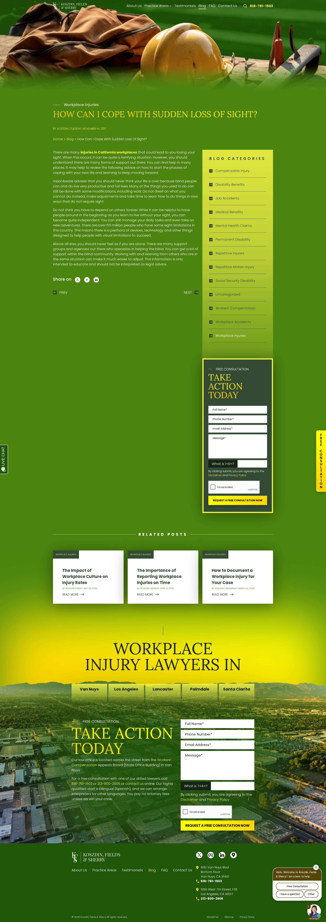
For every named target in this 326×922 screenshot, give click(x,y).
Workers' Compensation (235, 308)
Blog (202, 5)
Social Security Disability (235, 280)
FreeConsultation (321, 460)
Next (188, 292)
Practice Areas (156, 5)
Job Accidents (227, 198)
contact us (134, 783)
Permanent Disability (232, 239)
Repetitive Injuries (229, 253)
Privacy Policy (237, 475)
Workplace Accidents (233, 321)
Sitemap (229, 917)
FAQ (212, 5)
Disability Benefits (229, 184)
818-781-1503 (261, 6)
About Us (134, 5)
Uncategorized (227, 294)
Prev (63, 292)
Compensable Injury (232, 170)
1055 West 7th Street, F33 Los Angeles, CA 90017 (219, 891)
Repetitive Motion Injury (234, 267)
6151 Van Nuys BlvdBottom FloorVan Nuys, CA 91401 (215, 872)
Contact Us (227, 5)
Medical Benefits (229, 212)
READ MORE (70, 595)
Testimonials (185, 5)
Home (58, 139)
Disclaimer (215, 475)
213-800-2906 (108, 783)
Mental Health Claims (233, 225)
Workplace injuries (81, 104)
